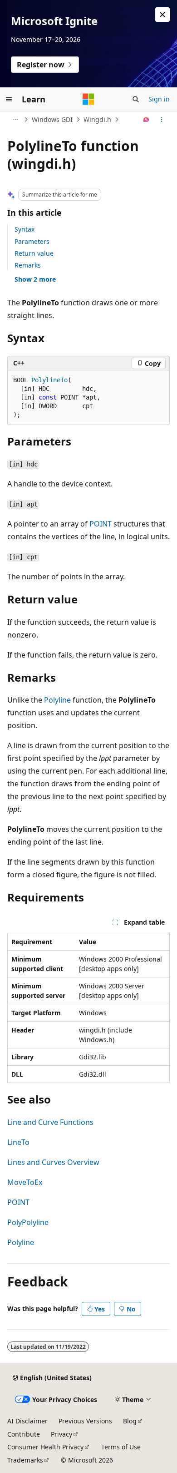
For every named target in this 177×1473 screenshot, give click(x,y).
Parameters (32, 241)
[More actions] (162, 119)
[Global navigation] (9, 99)
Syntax (24, 229)
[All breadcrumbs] (15, 119)
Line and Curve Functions (50, 1122)
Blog (130, 1421)
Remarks (28, 265)
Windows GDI (52, 119)
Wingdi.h (97, 119)
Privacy (61, 1434)
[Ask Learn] (146, 119)
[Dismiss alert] (162, 14)
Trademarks (25, 1460)
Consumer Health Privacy (45, 1447)
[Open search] (136, 99)
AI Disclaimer (27, 1421)
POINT (100, 524)
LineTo (18, 1142)
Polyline (57, 700)
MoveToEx (24, 1182)
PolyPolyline (28, 1222)
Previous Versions (85, 1421)
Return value (34, 253)
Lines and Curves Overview (53, 1162)
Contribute (23, 1434)
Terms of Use (121, 1447)
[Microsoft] (88, 99)
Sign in (159, 99)
